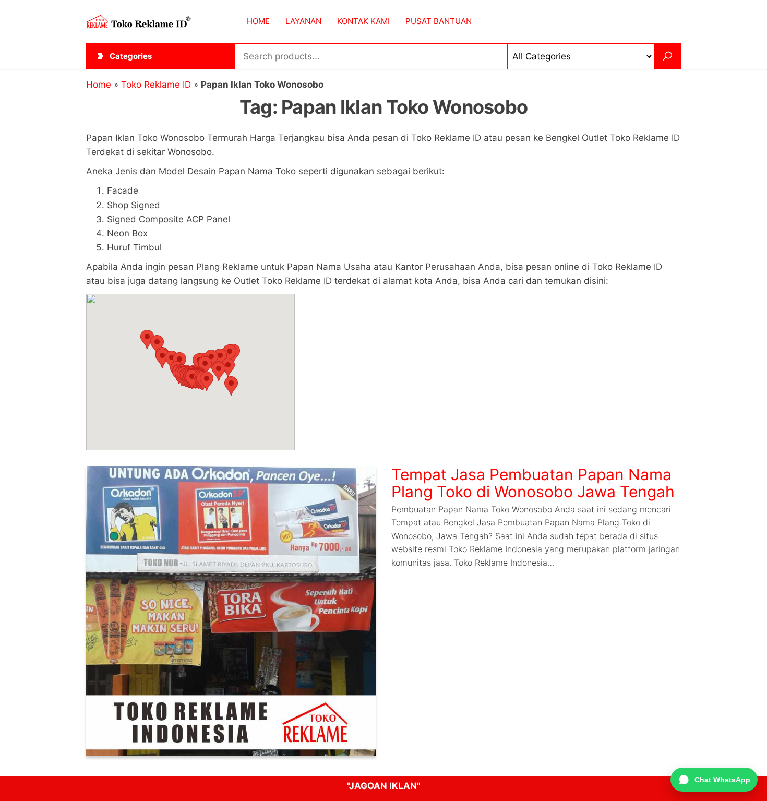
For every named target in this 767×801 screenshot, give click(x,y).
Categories (131, 56)
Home (98, 84)
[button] (147, 339)
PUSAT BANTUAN (438, 21)
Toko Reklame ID (156, 84)
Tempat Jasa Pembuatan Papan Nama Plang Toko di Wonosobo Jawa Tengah (533, 483)
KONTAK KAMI (363, 21)
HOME (258, 21)
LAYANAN (303, 21)
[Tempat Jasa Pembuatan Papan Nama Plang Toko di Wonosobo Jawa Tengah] (231, 610)
